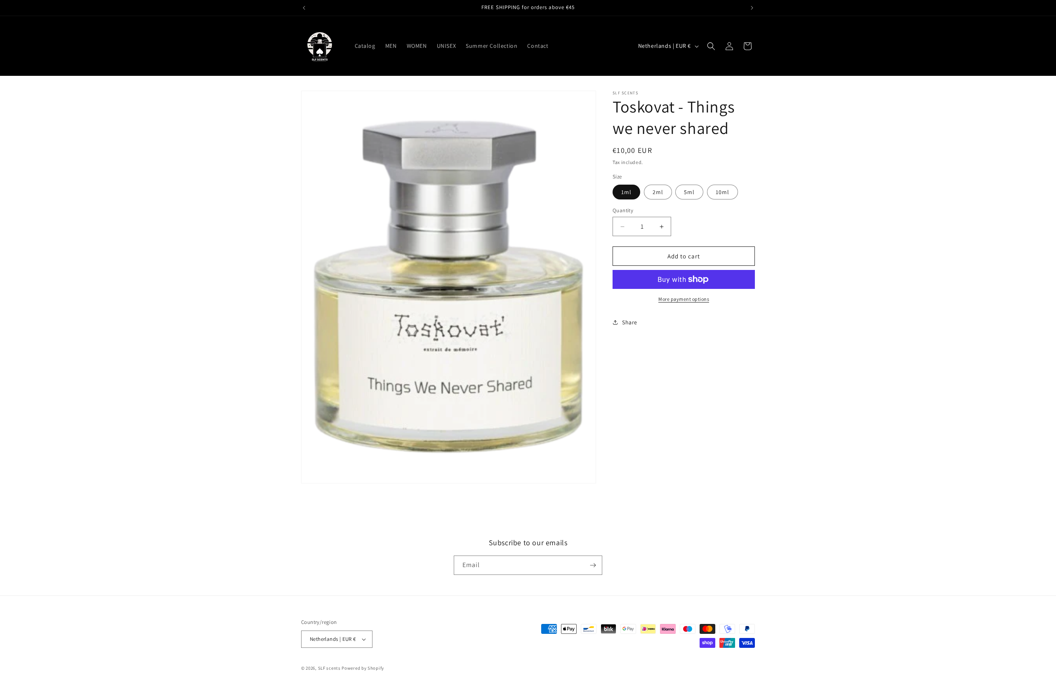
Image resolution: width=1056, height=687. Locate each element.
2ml (658, 192)
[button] (711, 46)
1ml (626, 192)
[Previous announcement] (304, 8)
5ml (689, 192)
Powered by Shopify (363, 668)
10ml (722, 192)
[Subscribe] (593, 565)
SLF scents (329, 668)
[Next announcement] (752, 8)
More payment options (683, 299)
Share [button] (629, 322)
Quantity (623, 210)
